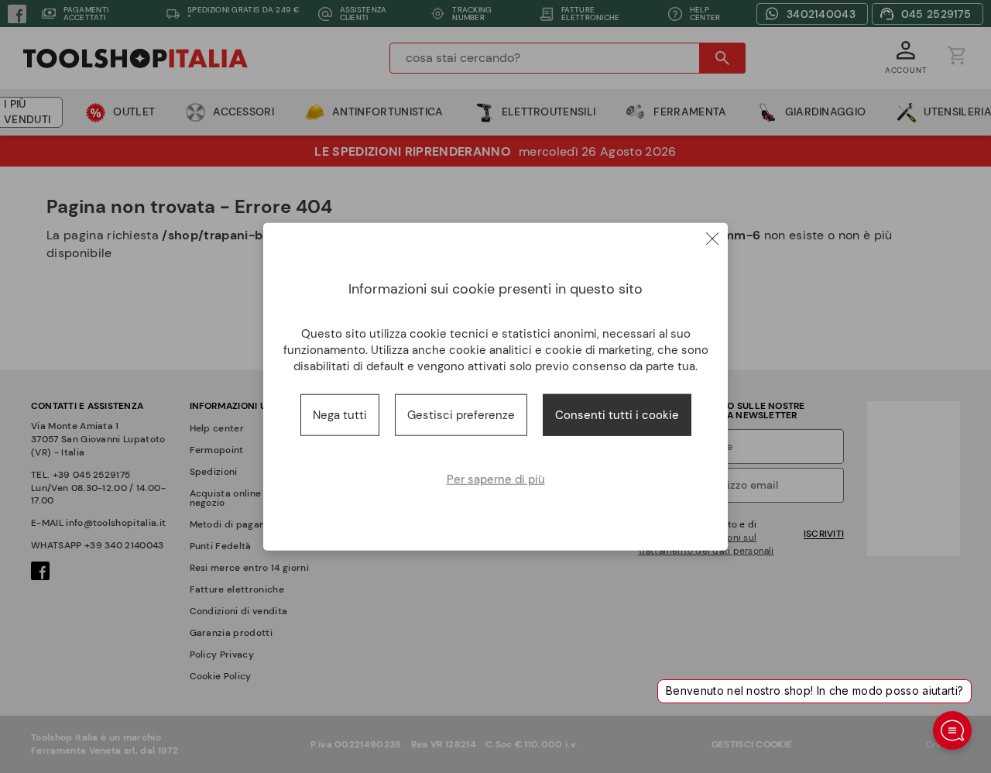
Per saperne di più (496, 479)
